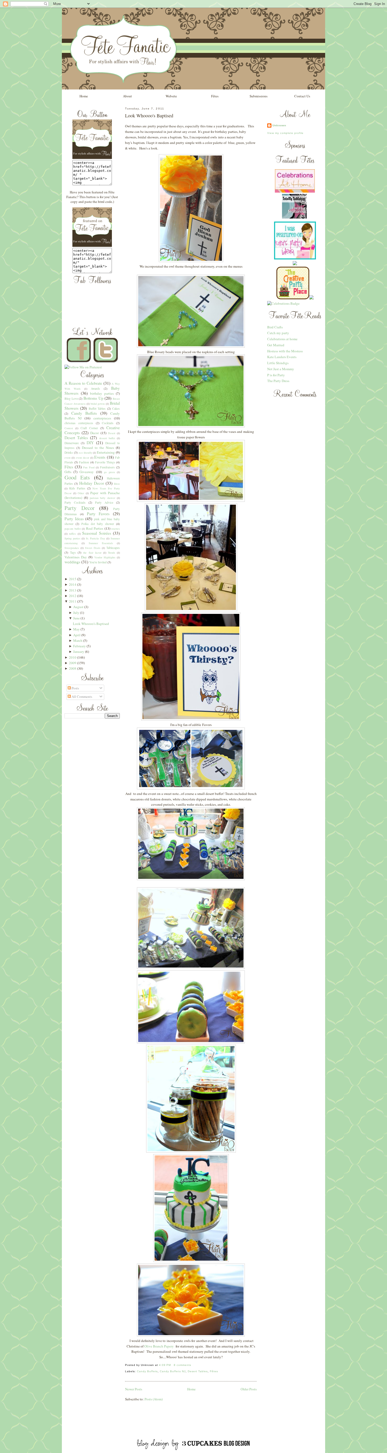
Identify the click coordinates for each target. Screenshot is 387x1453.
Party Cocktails (75, 502)
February (79, 646)
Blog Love (71, 398)
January (78, 651)
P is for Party (276, 375)
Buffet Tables (97, 408)
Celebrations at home (282, 339)
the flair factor (92, 552)
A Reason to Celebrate (83, 383)
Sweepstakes (71, 548)
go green (109, 472)
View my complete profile (285, 133)
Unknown (279, 125)
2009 (72, 662)
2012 (72, 595)
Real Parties (94, 528)
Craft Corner (89, 428)
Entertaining (106, 452)
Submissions (258, 96)
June (76, 618)
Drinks (68, 452)
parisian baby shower (102, 498)
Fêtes (215, 96)
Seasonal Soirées (96, 533)
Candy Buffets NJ (172, 1371)
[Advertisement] (193, 1427)
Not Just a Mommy (280, 369)
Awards (95, 388)
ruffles (72, 533)
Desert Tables (76, 437)
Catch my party (278, 332)
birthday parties (102, 393)
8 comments (182, 1365)
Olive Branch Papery (159, 1346)
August (78, 606)
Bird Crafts (275, 327)
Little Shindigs (278, 362)
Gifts (67, 471)
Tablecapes (113, 548)
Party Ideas (74, 518)
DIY (90, 442)
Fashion (84, 462)
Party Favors (98, 513)
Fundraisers (107, 467)
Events (99, 457)
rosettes (115, 528)
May (76, 629)
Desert (111, 433)
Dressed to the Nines (98, 447)
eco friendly (85, 452)
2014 (72, 584)
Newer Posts (133, 1389)
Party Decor (79, 508)
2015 (72, 579)
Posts (75, 688)
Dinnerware (71, 443)
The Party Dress (278, 380)
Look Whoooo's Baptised (91, 623)
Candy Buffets (84, 413)
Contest (68, 428)
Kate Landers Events (281, 356)
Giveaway (87, 471)
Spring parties (72, 538)
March (77, 640)
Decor (94, 432)
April (77, 635)
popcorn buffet (72, 528)
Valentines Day (75, 557)
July (76, 612)
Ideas (117, 483)
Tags (73, 552)
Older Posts (249, 1389)
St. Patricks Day (95, 538)
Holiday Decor (91, 483)
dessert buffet (107, 438)
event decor (82, 457)
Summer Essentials (101, 543)
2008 (72, 668)
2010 (72, 657)
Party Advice (104, 502)
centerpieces (102, 418)
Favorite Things (105, 462)
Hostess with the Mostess (285, 351)
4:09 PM (165, 1365)
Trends (111, 552)
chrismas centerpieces (78, 423)
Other (81, 493)
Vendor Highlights (104, 557)
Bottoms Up (93, 398)
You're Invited (98, 562)
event (67, 457)
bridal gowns (98, 403)
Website (171, 96)
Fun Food (88, 467)
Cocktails (107, 423)
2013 (72, 590)
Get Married (275, 345)
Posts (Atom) (154, 1399)
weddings (72, 561)
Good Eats (77, 477)
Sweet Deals (92, 548)
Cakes (116, 408)
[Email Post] (192, 1365)
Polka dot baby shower (97, 524)
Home (84, 96)
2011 (72, 601)
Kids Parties (77, 488)
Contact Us (302, 96)
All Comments (81, 696)
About (127, 96)
